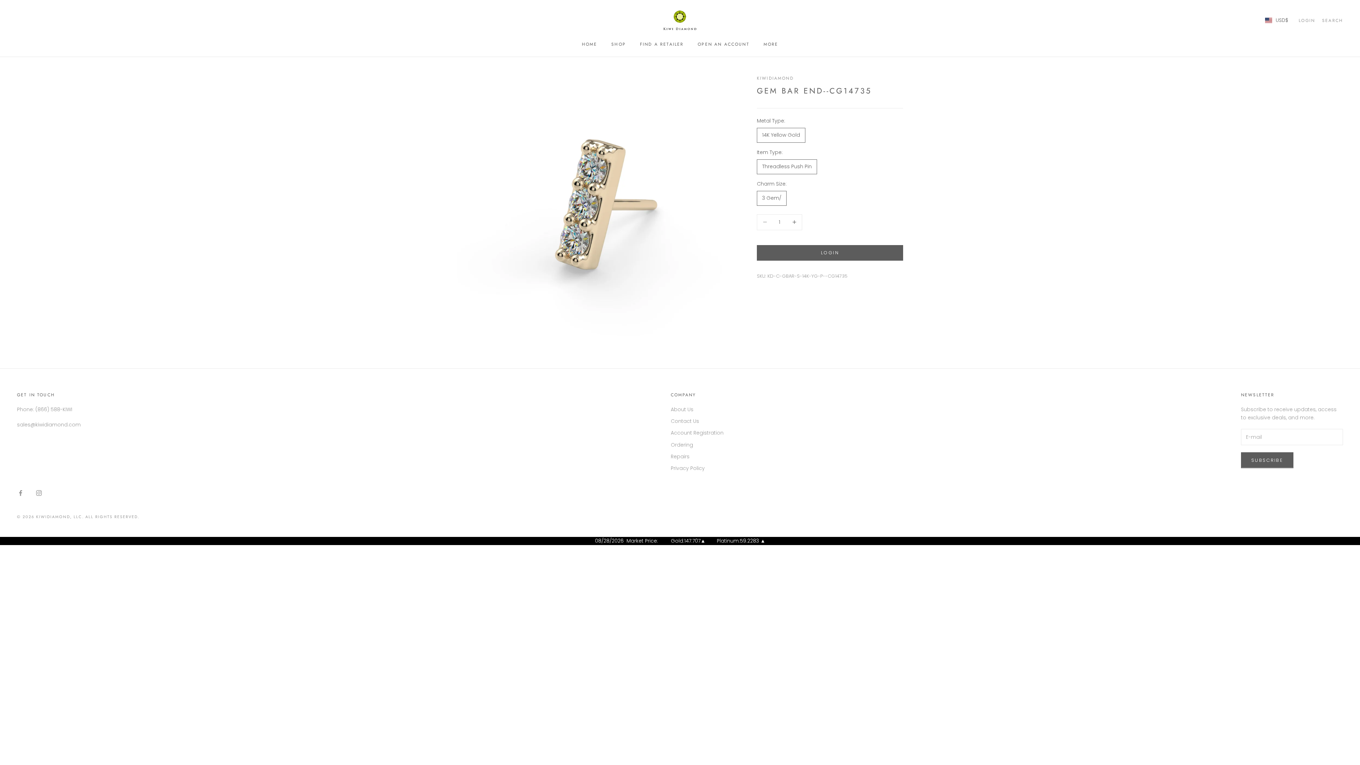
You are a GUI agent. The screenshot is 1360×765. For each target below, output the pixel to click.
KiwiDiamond (775, 78)
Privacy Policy (688, 468)
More (771, 44)
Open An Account (723, 44)
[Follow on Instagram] (38, 493)
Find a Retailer (662, 44)
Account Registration (697, 432)
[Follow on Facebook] (20, 493)
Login (830, 252)
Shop (618, 44)
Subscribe (1267, 460)
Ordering (682, 444)
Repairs (680, 456)
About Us (682, 409)
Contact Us (685, 421)
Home (589, 44)
